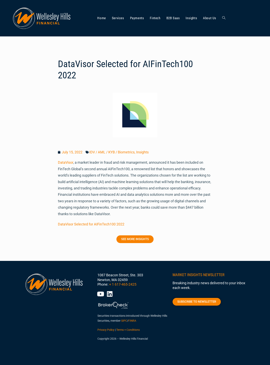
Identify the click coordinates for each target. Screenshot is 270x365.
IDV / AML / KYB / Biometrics (112, 152)
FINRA (132, 320)
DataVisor (65, 162)
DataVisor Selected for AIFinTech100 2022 (91, 224)
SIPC (124, 320)
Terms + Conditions (128, 329)
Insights (142, 152)
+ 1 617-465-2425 (122, 284)
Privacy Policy (105, 329)
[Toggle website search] (223, 18)
